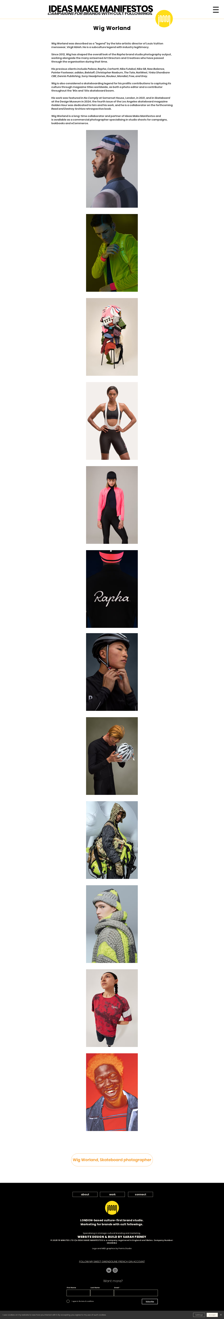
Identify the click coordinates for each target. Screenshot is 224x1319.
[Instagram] (115, 1270)
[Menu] (216, 9)
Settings (199, 1315)
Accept (212, 1315)
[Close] (220, 1315)
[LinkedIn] (108, 1270)
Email (116, 1287)
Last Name (95, 1287)
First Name (71, 1287)
